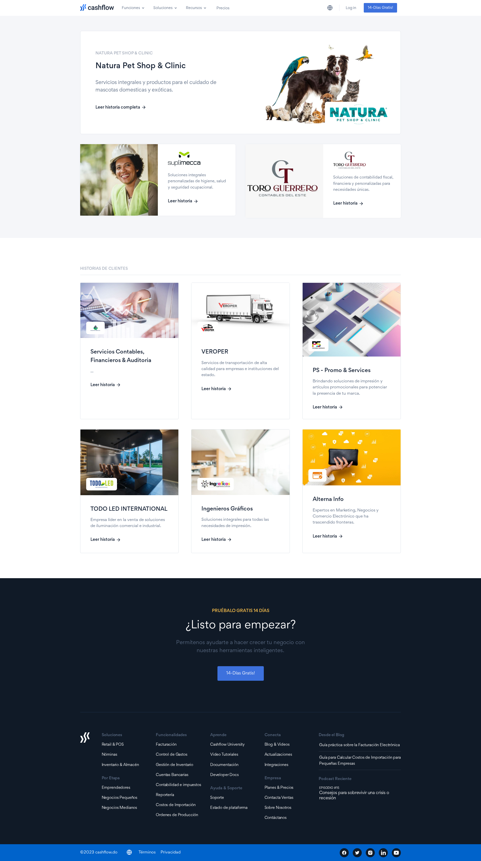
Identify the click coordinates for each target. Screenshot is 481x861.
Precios (222, 8)
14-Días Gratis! (380, 8)
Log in (351, 8)
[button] (132, 8)
